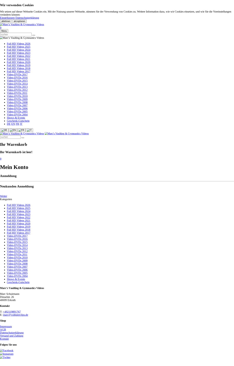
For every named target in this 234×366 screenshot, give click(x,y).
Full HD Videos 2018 (18, 68)
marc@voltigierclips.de (15, 314)
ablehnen (5, 21)
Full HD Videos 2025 (18, 46)
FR (17, 123)
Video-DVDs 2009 (17, 99)
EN (13, 123)
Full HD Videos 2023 (18, 52)
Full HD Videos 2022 (18, 56)
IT (21, 123)
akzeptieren (19, 21)
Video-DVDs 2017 (17, 74)
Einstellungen (7, 17)
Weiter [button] (3, 196)
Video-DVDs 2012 (17, 89)
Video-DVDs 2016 (17, 77)
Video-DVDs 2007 (17, 105)
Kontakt (4, 338)
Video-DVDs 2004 (17, 114)
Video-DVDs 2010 (17, 96)
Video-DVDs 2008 (17, 102)
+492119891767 (12, 311)
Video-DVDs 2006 (17, 108)
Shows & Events (16, 117)
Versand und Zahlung (11, 335)
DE (9, 123)
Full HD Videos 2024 (18, 49)
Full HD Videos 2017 (18, 71)
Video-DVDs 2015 (17, 80)
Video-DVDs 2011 (17, 93)
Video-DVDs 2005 (17, 111)
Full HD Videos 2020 (18, 62)
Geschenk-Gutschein (18, 120)
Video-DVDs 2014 (17, 83)
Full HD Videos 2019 (18, 65)
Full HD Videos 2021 (18, 59)
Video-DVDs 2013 (17, 86)
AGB (3, 329)
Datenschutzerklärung (27, 17)
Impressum (6, 326)
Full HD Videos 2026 (18, 43)
